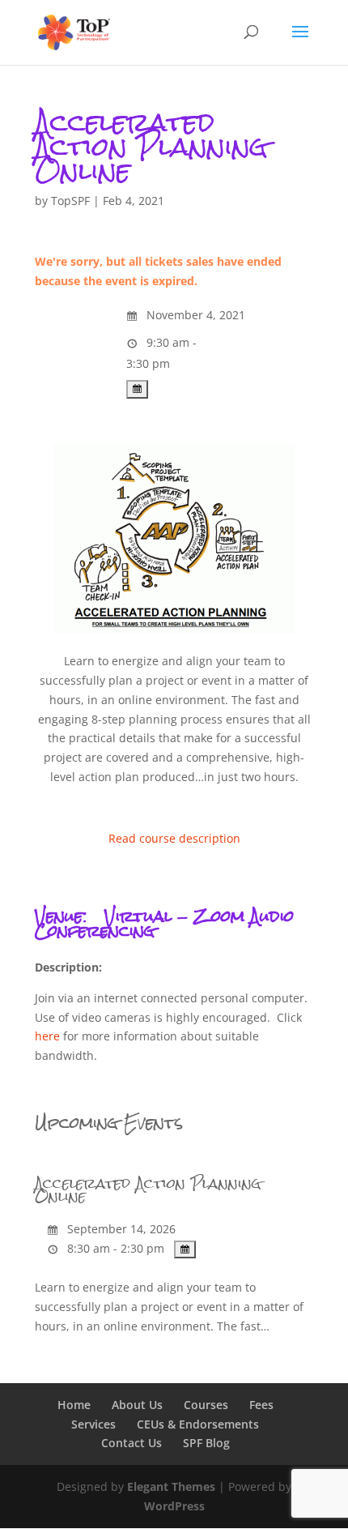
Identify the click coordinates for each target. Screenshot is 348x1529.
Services (93, 1424)
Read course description (174, 838)
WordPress (174, 1506)
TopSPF (70, 200)
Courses (206, 1404)
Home (74, 1404)
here (47, 1036)
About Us (137, 1404)
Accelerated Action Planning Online (148, 1189)
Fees (261, 1404)
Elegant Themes (171, 1486)
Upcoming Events (109, 1122)
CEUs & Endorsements (198, 1424)
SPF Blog (206, 1442)
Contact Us (131, 1442)
